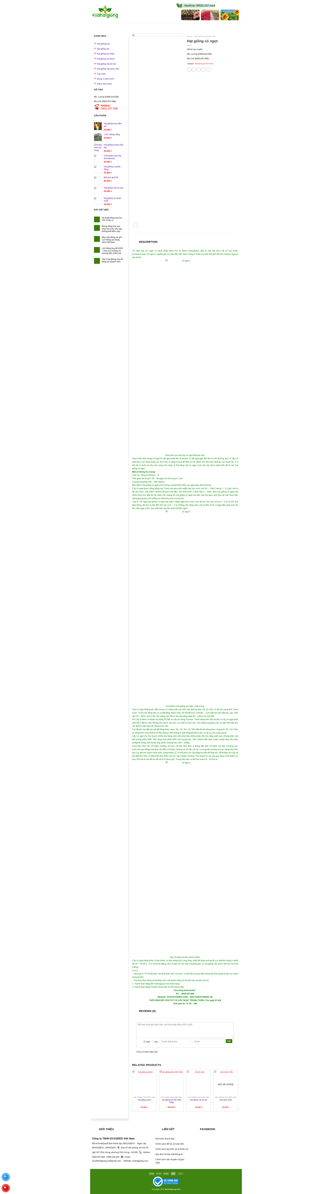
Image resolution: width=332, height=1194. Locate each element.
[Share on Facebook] (189, 69)
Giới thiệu (126, 26)
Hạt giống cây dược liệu (108, 69)
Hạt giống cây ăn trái (106, 64)
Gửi (229, 1041)
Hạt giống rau (166, 26)
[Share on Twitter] (194, 69)
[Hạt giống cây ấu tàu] (198, 1082)
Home (189, 36)
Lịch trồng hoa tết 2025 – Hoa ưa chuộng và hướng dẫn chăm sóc (112, 250)
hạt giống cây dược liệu (216, 964)
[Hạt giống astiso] (144, 1082)
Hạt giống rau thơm (106, 59)
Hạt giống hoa (145, 26)
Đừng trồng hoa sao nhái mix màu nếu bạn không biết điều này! (112, 228)
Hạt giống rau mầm (191, 26)
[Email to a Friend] (199, 69)
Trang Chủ (108, 26)
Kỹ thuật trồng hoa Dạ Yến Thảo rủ (112, 219)
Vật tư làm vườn (104, 84)
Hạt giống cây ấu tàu (198, 1100)
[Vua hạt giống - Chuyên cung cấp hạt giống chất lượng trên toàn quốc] (105, 12)
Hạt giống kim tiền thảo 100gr (171, 1101)
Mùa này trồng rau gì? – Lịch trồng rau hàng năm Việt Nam (112, 239)
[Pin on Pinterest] (203, 69)
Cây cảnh (101, 74)
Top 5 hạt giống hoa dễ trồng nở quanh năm (112, 260)
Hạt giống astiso (144, 1100)
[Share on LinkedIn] (208, 69)
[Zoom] (135, 225)
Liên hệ (225, 26)
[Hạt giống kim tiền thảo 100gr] (171, 1082)
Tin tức (211, 26)
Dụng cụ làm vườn (105, 79)
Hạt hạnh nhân (226, 1100)
